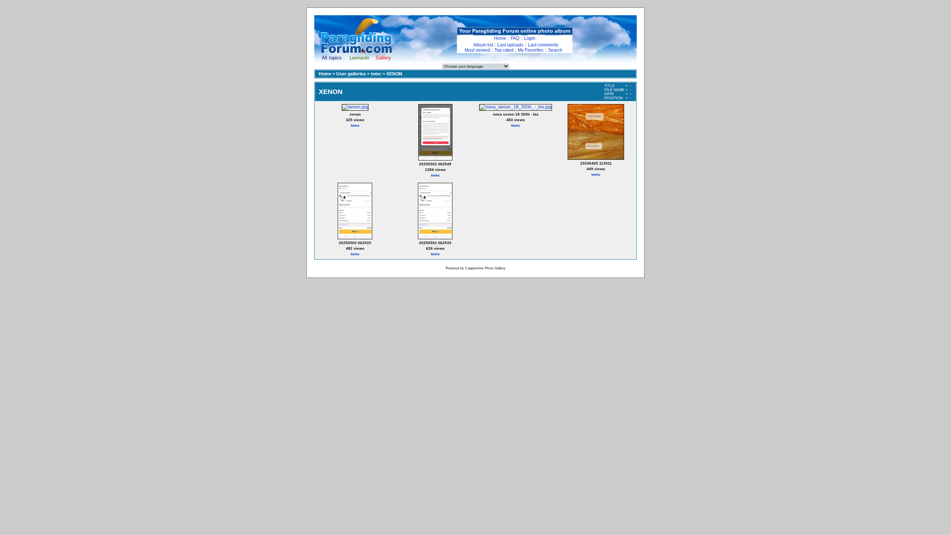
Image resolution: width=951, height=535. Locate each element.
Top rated (503, 50)
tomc (376, 74)
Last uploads (510, 45)
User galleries (351, 74)
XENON (394, 74)
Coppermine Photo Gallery (485, 268)
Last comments (543, 45)
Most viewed (477, 50)
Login (529, 38)
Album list (483, 45)
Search (555, 50)
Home (500, 38)
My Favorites (530, 50)
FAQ (515, 38)
